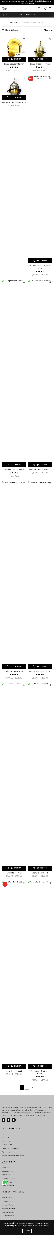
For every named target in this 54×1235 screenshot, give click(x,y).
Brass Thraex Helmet (40, 64)
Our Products (7, 1144)
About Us (5, 1137)
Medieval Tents (7, 1205)
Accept (27, 1231)
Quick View (24, 39)
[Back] (5, 15)
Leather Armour (8, 1215)
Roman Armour (7, 1174)
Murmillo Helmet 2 (14, 1071)
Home (14, 22)
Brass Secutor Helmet (14, 64)
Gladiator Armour (8, 1178)
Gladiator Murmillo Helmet (14, 102)
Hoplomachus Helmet (14, 469)
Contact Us (6, 1141)
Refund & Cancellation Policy (13, 1155)
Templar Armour (8, 1185)
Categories (25, 14)
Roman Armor (7, 1197)
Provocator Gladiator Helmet (39, 1072)
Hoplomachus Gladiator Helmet (39, 266)
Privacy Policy (7, 1152)
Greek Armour (7, 1167)
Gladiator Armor (8, 1201)
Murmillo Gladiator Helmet (40, 671)
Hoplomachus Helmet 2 (14, 671)
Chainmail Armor (8, 1212)
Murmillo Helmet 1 (40, 872)
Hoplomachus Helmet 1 (39, 469)
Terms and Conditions (10, 1148)
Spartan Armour (8, 1171)
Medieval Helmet (8, 1208)
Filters (47, 30)
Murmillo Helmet (14, 872)
